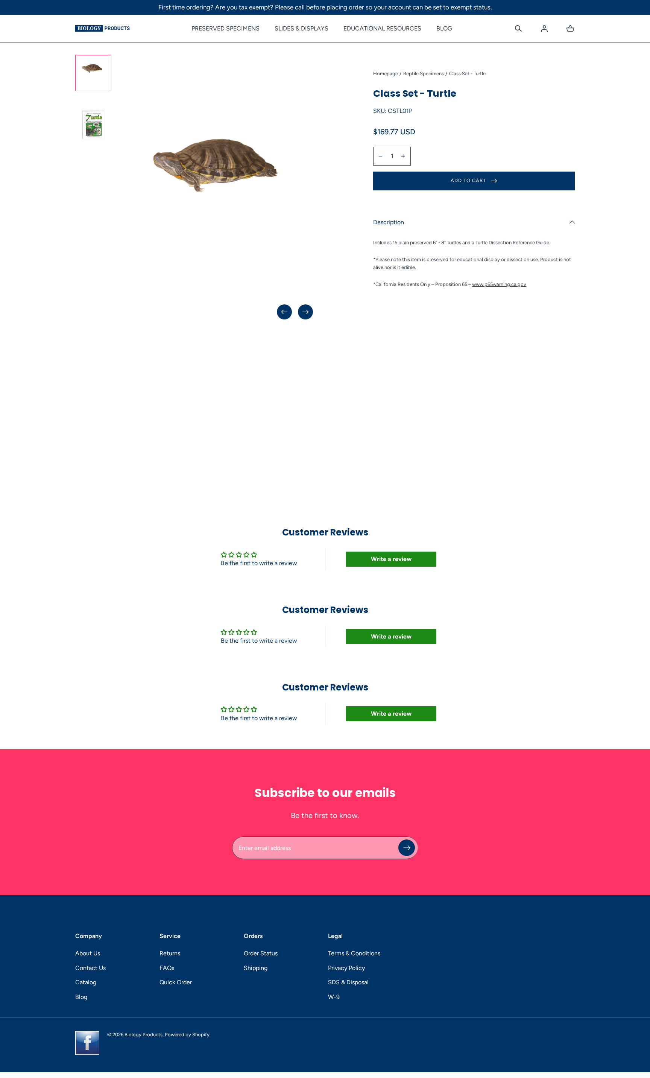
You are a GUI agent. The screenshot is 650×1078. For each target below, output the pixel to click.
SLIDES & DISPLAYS (301, 28)
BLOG (444, 28)
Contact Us (90, 968)
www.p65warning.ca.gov (499, 284)
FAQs (166, 968)
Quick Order (175, 982)
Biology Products (143, 1034)
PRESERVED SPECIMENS (225, 28)
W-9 (334, 996)
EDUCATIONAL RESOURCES (382, 28)
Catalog (85, 982)
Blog (81, 996)
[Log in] (544, 28)
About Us (87, 953)
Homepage (385, 73)
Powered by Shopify (187, 1034)
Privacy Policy (346, 968)
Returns (169, 953)
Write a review (391, 559)
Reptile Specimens (423, 73)
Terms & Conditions (354, 953)
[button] (518, 28)
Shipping (255, 968)
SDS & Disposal (348, 982)
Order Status (261, 953)
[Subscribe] (406, 847)
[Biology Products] (102, 29)
